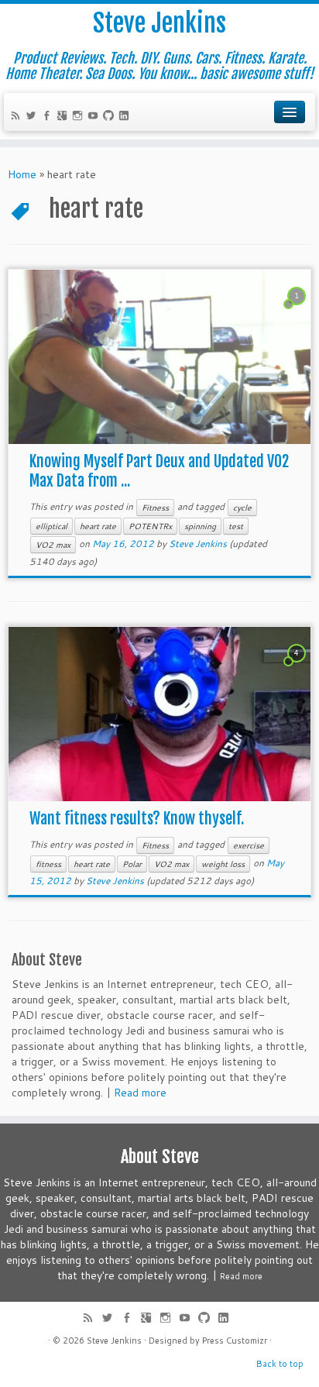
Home (22, 174)
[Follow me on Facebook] (49, 117)
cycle (242, 507)
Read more (140, 1092)
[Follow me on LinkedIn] (126, 117)
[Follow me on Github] (110, 117)
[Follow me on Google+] (64, 117)
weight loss (223, 864)
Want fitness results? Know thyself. (136, 818)
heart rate (98, 526)
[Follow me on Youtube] (95, 117)
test (235, 526)
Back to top (280, 1364)
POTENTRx (150, 526)
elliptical (51, 526)
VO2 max (53, 544)
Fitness (155, 507)
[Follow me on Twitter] (33, 117)
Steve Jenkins (159, 23)
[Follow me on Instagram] (79, 117)
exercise (248, 845)
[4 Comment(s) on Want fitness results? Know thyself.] (298, 667)
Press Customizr (234, 1340)
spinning (200, 526)
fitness (48, 864)
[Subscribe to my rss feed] (18, 117)
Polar (132, 864)
